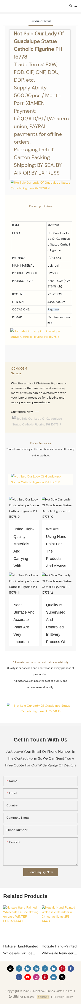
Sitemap (43, 997)
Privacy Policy (63, 997)
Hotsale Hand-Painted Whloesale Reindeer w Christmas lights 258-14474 (60, 950)
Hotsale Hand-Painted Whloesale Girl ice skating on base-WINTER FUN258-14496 (20, 950)
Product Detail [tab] (41, 21)
